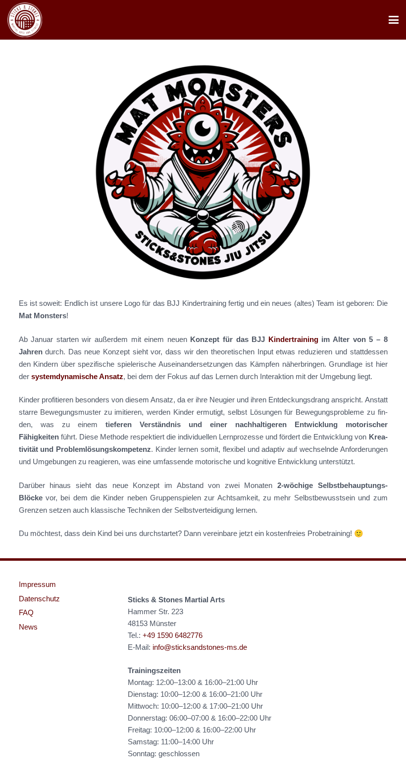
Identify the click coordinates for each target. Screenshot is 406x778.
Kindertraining (293, 339)
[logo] (24, 19)
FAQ (26, 612)
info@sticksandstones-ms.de (199, 647)
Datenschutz (39, 598)
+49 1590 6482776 (173, 635)
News (28, 627)
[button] (394, 20)
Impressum (37, 584)
